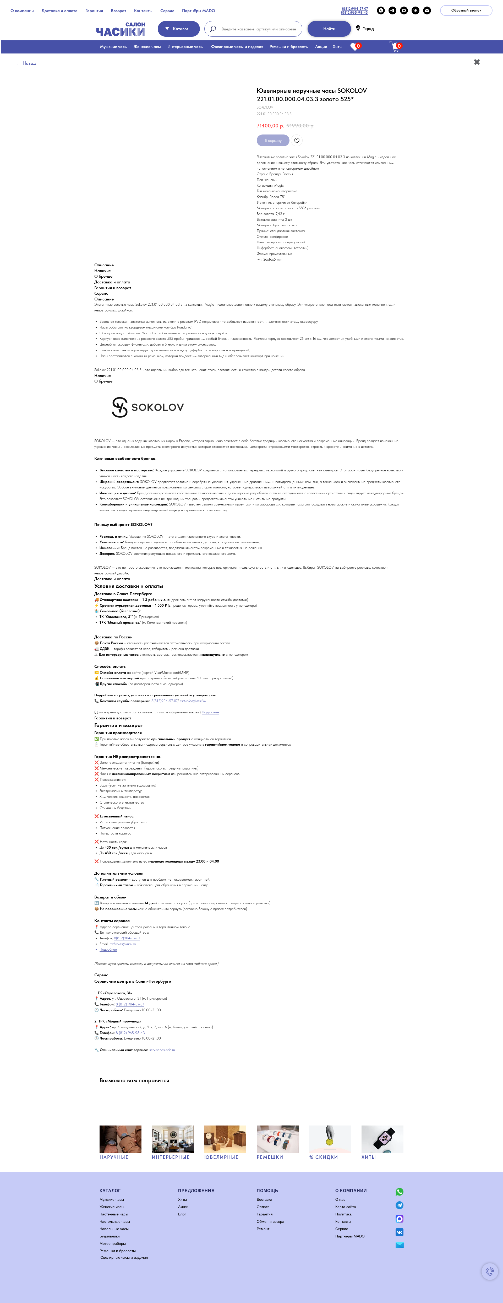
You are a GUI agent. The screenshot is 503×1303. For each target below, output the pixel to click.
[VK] (415, 10)
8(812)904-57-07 (164, 701)
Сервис (167, 10)
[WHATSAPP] (381, 10)
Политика (343, 1214)
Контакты (143, 10)
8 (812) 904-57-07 (130, 1004)
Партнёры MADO (198, 10)
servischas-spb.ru (162, 1050)
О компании (22, 10)
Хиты (337, 46)
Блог (182, 1214)
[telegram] (392, 10)
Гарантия (94, 10)
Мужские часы (114, 46)
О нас (340, 1199)
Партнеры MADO (350, 1236)
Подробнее (210, 712)
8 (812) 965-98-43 (130, 1033)
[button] (466, 10)
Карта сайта (345, 1207)
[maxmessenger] (404, 10)
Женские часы (147, 46)
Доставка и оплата (60, 10)
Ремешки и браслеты (289, 46)
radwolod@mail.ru (193, 701)
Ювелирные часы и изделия (236, 46)
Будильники (110, 1236)
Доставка (264, 1199)
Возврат (118, 10)
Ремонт (263, 1229)
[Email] (427, 10)
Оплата (263, 1207)
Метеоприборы (113, 1243)
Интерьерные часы (185, 46)
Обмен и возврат (271, 1221)
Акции (321, 46)
